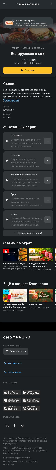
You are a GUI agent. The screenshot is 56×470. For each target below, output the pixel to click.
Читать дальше (11, 100)
